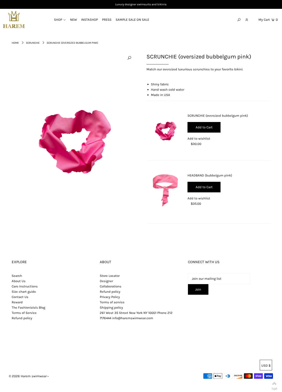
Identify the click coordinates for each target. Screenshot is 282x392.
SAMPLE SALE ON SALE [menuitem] (132, 20)
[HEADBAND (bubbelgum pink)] (165, 190)
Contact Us (20, 297)
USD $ (266, 366)
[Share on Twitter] (276, 66)
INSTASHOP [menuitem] (89, 20)
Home (15, 42)
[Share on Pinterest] (276, 77)
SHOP (58, 20)
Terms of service (112, 302)
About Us (19, 281)
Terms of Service (24, 313)
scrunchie (33, 42)
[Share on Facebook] (276, 55)
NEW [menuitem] (73, 20)
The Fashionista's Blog (28, 307)
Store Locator (110, 276)
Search (17, 276)
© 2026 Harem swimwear (28, 376)
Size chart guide (24, 292)
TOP (274, 387)
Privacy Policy (110, 297)
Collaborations (110, 286)
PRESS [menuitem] (106, 20)
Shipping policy (111, 307)
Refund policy (22, 318)
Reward (17, 302)
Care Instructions (25, 286)
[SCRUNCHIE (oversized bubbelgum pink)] (165, 130)
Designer (106, 281)
